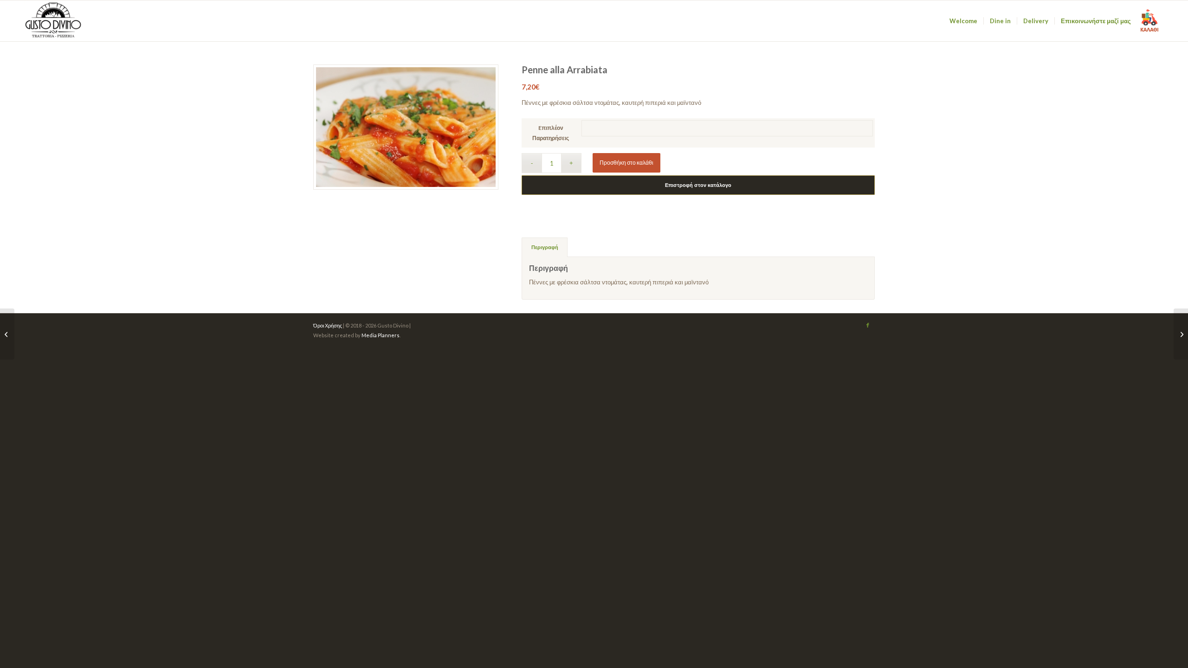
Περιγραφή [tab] (544, 247)
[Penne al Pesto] (1181, 334)
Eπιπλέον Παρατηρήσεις (550, 132)
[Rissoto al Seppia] (7, 334)
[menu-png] (54, 20)
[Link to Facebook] (868, 325)
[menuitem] (963, 20)
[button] (1149, 20)
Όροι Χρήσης (327, 325)
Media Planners (381, 335)
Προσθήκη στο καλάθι (626, 162)
